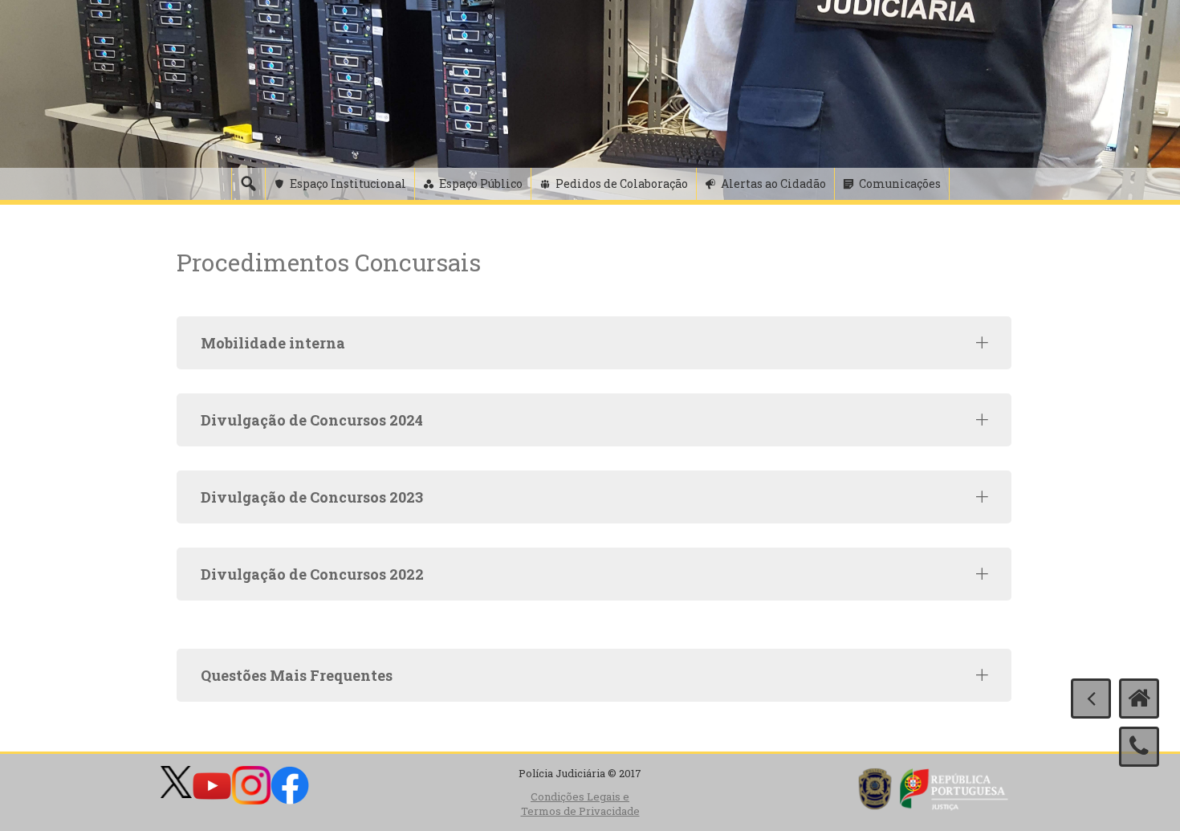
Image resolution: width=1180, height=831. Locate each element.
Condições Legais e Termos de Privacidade (580, 804)
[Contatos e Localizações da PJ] (1139, 747)
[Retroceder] (1091, 698)
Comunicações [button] (900, 183)
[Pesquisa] (248, 184)
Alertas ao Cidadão (773, 183)
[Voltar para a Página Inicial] (1139, 698)
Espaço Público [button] (481, 183)
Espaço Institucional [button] (348, 183)
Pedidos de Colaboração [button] (621, 183)
